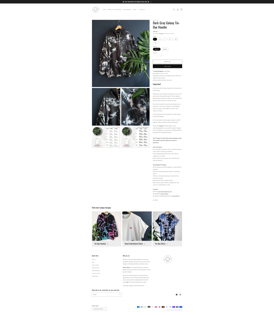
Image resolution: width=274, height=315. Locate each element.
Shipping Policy (96, 270)
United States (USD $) (98, 309)
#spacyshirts (175, 196)
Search (93, 259)
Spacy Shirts (171, 309)
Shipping (161, 33)
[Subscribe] (119, 294)
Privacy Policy (95, 265)
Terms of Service (96, 273)
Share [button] (156, 200)
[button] (174, 9)
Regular (157, 49)
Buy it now (168, 66)
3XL (156, 43)
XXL (176, 39)
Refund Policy (95, 268)
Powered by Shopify (178, 309)
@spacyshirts (164, 194)
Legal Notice (95, 276)
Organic (165, 49)
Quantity (155, 52)
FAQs (93, 262)
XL (170, 39)
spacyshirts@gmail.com (165, 191)
